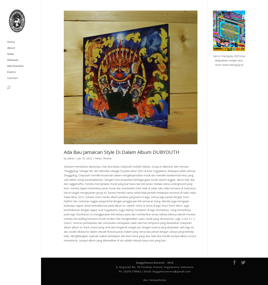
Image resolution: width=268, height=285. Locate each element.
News (10, 54)
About (11, 48)
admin (71, 158)
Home (11, 42)
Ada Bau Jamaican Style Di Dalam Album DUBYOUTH (121, 152)
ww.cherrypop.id (233, 65)
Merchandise (15, 66)
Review (107, 158)
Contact (12, 78)
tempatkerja (157, 280)
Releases (12, 60)
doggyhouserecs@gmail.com (171, 271)
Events (11, 72)
